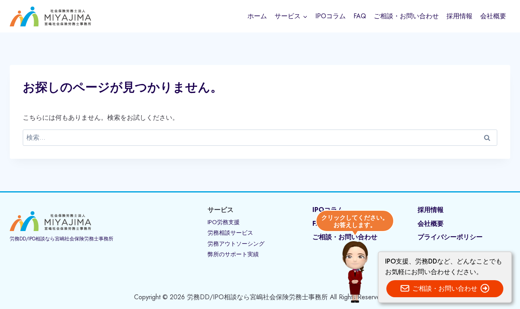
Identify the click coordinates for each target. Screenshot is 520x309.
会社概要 (493, 16)
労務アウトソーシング (236, 244)
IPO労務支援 (224, 222)
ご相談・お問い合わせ (406, 16)
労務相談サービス (230, 233)
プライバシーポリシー (450, 237)
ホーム (257, 16)
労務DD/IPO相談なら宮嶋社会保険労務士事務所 (61, 238)
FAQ (359, 16)
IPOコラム (330, 16)
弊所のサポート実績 (233, 254)
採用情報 (459, 16)
